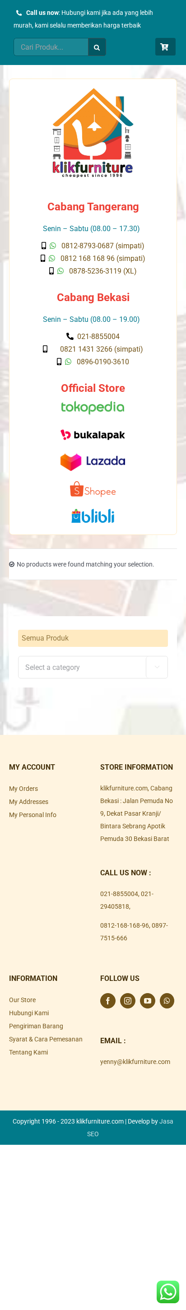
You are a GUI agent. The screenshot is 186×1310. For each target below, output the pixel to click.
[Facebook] (108, 1000)
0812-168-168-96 (124, 925)
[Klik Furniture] (93, 91)
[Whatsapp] (167, 1000)
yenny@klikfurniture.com (135, 1061)
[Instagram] (127, 1000)
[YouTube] (147, 1000)
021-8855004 (119, 893)
